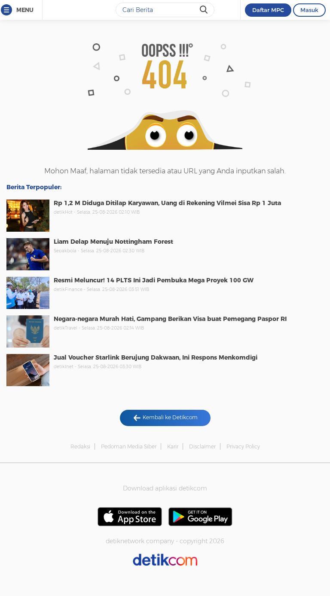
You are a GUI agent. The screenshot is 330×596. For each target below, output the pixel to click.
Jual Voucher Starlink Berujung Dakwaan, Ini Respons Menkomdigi (155, 357)
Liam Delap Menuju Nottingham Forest (113, 241)
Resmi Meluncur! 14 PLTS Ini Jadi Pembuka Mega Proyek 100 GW (154, 280)
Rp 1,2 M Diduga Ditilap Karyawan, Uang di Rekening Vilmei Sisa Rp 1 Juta (167, 203)
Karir (172, 446)
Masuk (309, 9)
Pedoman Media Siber (128, 446)
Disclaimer (202, 446)
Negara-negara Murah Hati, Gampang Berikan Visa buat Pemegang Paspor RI (170, 319)
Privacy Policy (243, 446)
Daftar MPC (268, 9)
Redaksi (80, 446)
